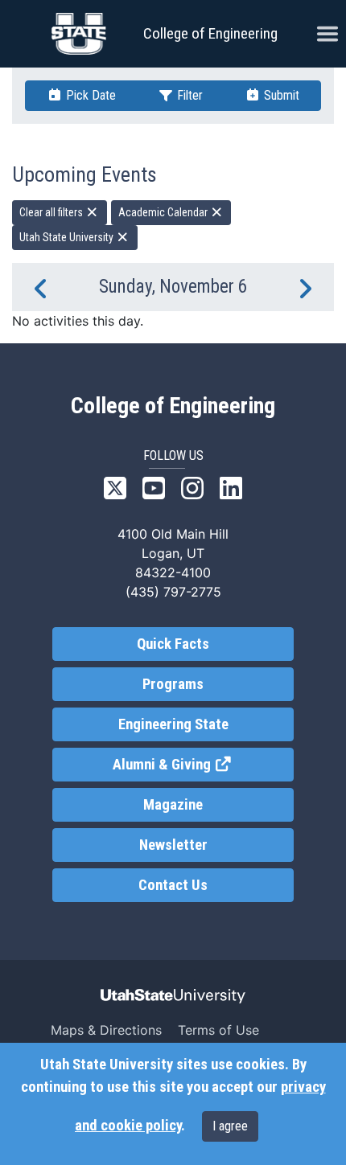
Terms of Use (218, 1030)
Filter (188, 95)
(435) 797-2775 (173, 592)
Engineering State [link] (173, 724)
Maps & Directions (106, 1030)
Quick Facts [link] (173, 644)
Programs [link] (173, 684)
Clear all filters (52, 212)
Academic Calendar (164, 212)
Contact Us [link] (173, 885)
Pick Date (89, 95)
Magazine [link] (173, 805)
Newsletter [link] (173, 845)
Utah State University (67, 237)
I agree (230, 1126)
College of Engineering (210, 33)
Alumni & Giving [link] (203, 764)
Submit (280, 95)
